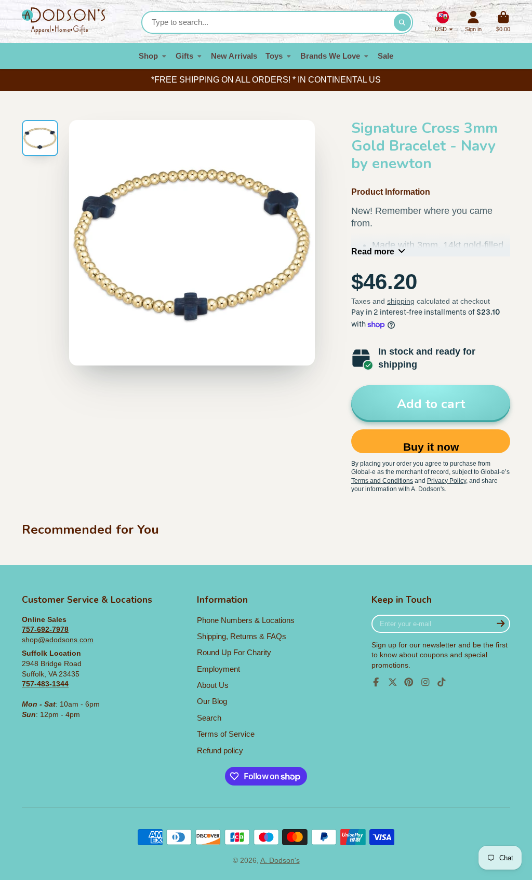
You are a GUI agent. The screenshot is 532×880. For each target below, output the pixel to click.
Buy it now (431, 447)
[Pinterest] (409, 682)
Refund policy (220, 750)
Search (209, 717)
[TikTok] (441, 682)
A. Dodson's (280, 860)
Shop (148, 55)
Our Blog (212, 701)
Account (473, 21)
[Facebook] (376, 682)
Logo (63, 21)
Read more (372, 251)
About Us (213, 685)
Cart (503, 21)
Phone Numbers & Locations (246, 620)
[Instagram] (425, 682)
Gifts (184, 55)
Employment (218, 669)
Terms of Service (226, 733)
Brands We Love (330, 55)
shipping (401, 301)
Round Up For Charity (234, 652)
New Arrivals (234, 55)
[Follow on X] (392, 682)
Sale (385, 55)
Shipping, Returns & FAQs (241, 636)
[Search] (402, 22)
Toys (274, 55)
